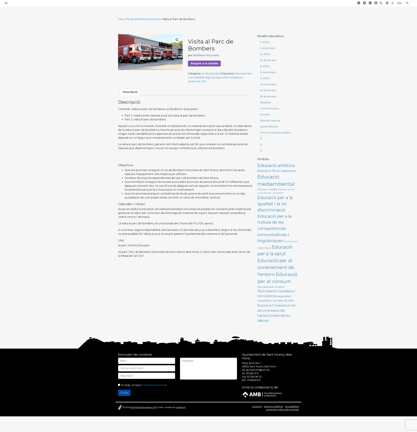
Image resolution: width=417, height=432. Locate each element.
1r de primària (267, 48)
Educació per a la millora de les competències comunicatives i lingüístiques (274, 228)
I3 (261, 138)
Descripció (130, 92)
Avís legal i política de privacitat (282, 409)
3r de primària (267, 72)
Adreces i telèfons (273, 406)
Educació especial (270, 120)
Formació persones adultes (275, 132)
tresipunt (181, 407)
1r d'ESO (264, 42)
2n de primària (211, 73)
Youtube (376, 2)
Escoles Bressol (269, 126)
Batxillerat (265, 102)
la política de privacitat (154, 385)
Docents (265, 114)
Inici (120, 19)
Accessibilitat (393, 2)
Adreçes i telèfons (381, 2)
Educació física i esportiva (276, 171)
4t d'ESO (265, 78)
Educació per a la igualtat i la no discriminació (275, 204)
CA (399, 3)
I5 (261, 150)
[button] (177, 40)
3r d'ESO (265, 66)
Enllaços (387, 2)
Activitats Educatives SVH (143, 407)
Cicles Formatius (269, 108)
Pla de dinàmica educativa (143, 19)
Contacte (257, 406)
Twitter (364, 2)
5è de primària (268, 90)
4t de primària (268, 84)
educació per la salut (270, 286)
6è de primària (268, 96)
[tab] (130, 92)
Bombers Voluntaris (206, 55)
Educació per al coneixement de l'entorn (275, 267)
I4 (261, 144)
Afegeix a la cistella (204, 63)
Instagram (370, 2)
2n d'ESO (265, 54)
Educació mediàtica (268, 189)
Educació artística (276, 165)
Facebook (358, 2)
